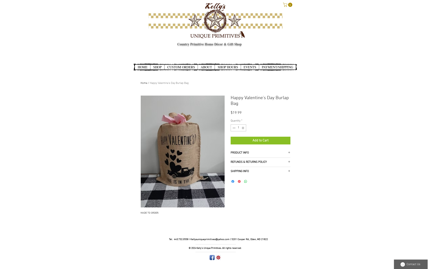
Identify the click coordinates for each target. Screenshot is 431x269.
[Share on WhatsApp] (246, 181)
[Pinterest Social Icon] (218, 257)
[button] (288, 5)
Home (144, 83)
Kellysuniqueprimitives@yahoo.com (209, 239)
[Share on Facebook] (233, 181)
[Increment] (243, 128)
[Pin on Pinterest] (239, 181)
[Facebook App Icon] (212, 257)
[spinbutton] (238, 128)
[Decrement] (233, 128)
